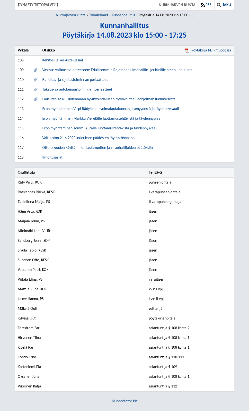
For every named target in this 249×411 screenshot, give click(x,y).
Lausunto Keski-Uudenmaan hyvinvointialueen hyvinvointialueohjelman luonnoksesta (109, 99)
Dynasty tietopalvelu (38, 5)
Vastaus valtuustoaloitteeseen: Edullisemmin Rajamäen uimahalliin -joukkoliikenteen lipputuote (117, 70)
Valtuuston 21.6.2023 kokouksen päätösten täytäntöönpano (88, 138)
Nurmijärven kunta (177, 5)
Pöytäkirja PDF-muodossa (211, 50)
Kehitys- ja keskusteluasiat (62, 60)
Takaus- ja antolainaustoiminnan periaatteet (77, 90)
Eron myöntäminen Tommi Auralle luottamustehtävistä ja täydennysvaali (99, 128)
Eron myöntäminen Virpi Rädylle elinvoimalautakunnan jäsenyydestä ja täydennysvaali (110, 109)
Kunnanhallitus (123, 15)
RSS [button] (208, 5)
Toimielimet (98, 15)
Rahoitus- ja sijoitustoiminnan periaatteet (75, 80)
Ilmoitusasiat (52, 157)
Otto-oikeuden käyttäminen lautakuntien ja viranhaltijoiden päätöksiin (97, 148)
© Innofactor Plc (125, 401)
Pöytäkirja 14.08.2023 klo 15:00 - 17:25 (167, 15)
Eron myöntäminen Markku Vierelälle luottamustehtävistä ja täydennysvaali (102, 119)
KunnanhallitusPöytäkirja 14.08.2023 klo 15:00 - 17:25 (124, 31)
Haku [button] (226, 5)
